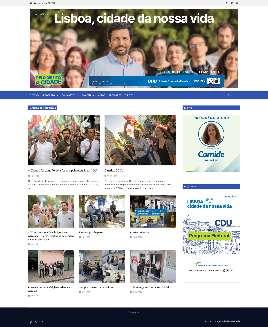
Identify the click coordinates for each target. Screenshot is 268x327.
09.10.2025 (112, 176)
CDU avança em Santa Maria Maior (150, 287)
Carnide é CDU (114, 170)
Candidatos (68, 95)
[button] (187, 143)
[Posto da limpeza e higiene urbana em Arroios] (51, 266)
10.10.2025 (35, 176)
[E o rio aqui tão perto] (102, 211)
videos (101, 95)
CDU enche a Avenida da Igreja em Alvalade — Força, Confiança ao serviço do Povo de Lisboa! (51, 236)
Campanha (88, 95)
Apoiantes (115, 95)
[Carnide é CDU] (140, 140)
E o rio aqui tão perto (91, 232)
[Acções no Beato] (153, 211)
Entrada (35, 95)
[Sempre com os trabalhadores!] (102, 266)
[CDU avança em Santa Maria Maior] (153, 266)
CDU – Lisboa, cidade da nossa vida (222, 321)
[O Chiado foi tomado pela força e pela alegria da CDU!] (64, 140)
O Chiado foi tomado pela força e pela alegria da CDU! (62, 170)
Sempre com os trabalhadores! (96, 287)
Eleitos (129, 95)
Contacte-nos (134, 312)
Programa (49, 95)
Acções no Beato (139, 232)
